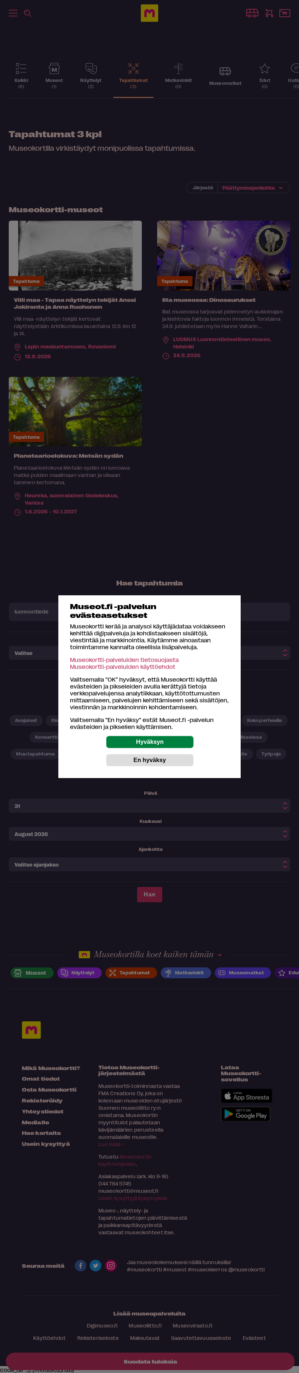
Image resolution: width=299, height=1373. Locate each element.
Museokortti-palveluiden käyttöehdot (122, 666)
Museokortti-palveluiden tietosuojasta (124, 659)
